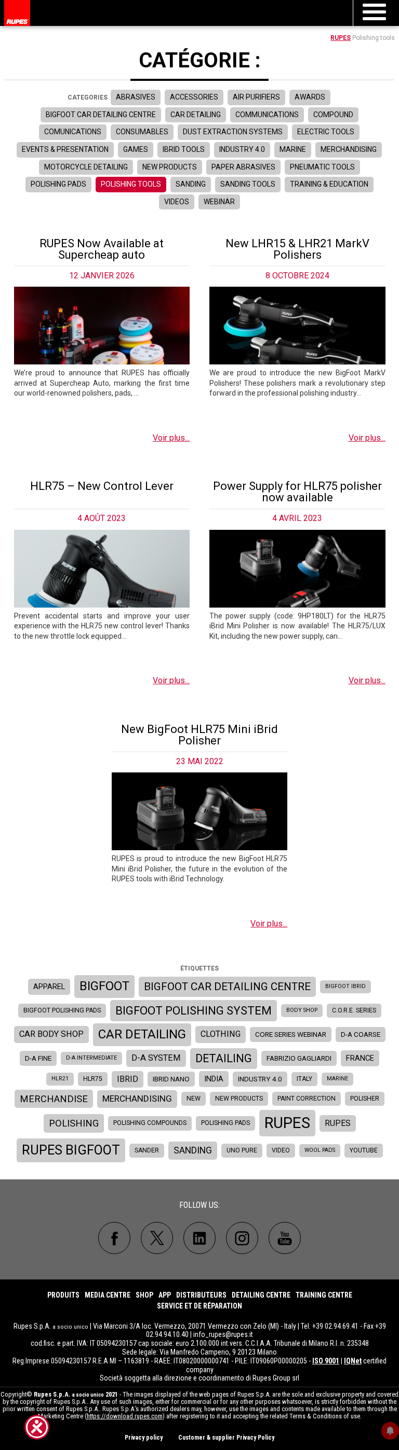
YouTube (364, 1150)
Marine (293, 149)
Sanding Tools (247, 184)
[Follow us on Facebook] (114, 1238)
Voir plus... (171, 438)
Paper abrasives (243, 167)
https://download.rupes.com (125, 1416)
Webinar (219, 202)
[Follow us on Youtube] (285, 1238)
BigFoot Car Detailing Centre (101, 114)
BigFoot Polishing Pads (62, 1010)
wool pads (319, 1150)
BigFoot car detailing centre (227, 986)
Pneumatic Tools (322, 167)
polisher (364, 1098)
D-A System (156, 1058)
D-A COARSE (360, 1034)
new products (239, 1098)
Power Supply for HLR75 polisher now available (297, 492)
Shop (144, 1295)
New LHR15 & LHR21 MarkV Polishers (297, 249)
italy (304, 1078)
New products (169, 167)
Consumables (142, 132)
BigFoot (104, 986)
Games (135, 149)
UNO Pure (242, 1150)
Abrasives (135, 97)
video (281, 1150)
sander (147, 1150)
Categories (88, 97)
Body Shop (301, 1010)
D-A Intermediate (91, 1057)
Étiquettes (199, 968)
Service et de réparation (199, 1306)
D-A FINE (38, 1058)
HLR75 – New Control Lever (102, 486)
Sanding (191, 184)
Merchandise (54, 1098)
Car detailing (195, 114)
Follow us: (199, 1205)
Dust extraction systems (233, 132)
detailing (223, 1058)
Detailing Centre (261, 1295)
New (194, 1098)
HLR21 (60, 1078)
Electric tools (325, 132)
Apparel (49, 986)
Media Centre (107, 1295)
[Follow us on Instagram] (242, 1238)
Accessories (194, 97)
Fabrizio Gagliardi (299, 1058)
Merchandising (349, 149)
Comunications (72, 132)
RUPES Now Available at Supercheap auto (101, 249)
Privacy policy (144, 1437)
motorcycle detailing (86, 167)
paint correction (306, 1098)
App (164, 1295)
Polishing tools (131, 184)
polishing (74, 1123)
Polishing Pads (58, 184)
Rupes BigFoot (71, 1150)
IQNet (353, 1361)
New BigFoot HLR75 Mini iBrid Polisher (199, 735)
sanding (193, 1150)
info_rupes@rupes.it (223, 1334)
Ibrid (127, 1079)
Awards (310, 97)
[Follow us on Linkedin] (199, 1238)
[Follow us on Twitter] (157, 1238)
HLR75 (92, 1078)
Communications (267, 114)
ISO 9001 (325, 1361)
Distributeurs (201, 1295)
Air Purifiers (256, 97)
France (360, 1058)
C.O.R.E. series (354, 1010)
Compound (333, 114)
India (213, 1078)
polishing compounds (150, 1123)
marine (337, 1078)
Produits (63, 1295)
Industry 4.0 (242, 149)
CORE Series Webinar (290, 1034)
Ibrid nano (171, 1079)
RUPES (340, 37)
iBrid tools (184, 149)
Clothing (221, 1034)
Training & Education (329, 184)
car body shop (51, 1034)
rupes (287, 1123)
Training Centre (324, 1295)
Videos (176, 202)
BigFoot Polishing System (193, 1010)
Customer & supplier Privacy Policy (226, 1437)
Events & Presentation (65, 149)
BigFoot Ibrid (345, 986)
